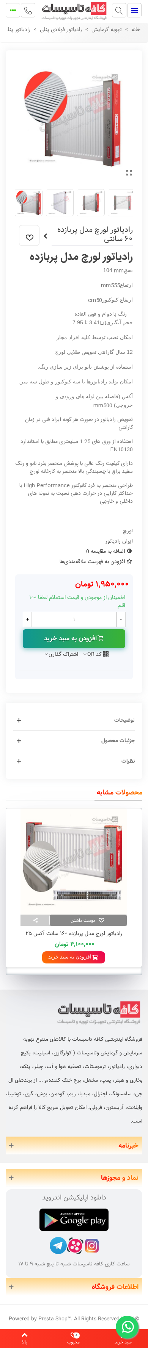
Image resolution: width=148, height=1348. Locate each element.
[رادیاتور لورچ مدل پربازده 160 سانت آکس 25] (73, 861)
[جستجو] (119, 10)
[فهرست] (134, 10)
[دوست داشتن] (29, 235)
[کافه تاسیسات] (74, 10)
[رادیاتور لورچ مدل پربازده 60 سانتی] (129, 173)
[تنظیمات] (13, 10)
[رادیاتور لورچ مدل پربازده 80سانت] (45, 236)
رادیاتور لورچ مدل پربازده (81, 257)
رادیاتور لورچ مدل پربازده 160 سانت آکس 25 (73, 934)
